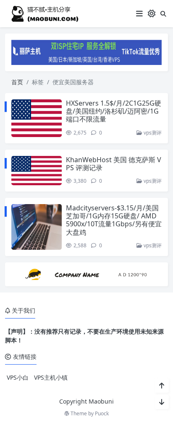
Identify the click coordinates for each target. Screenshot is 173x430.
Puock (102, 413)
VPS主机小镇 (50, 377)
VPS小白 (17, 377)
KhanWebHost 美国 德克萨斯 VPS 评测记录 (113, 163)
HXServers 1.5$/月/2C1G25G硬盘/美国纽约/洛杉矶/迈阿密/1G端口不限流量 (113, 111)
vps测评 (152, 132)
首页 (17, 82)
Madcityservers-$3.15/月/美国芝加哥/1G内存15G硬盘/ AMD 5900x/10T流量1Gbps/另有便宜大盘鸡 (114, 220)
